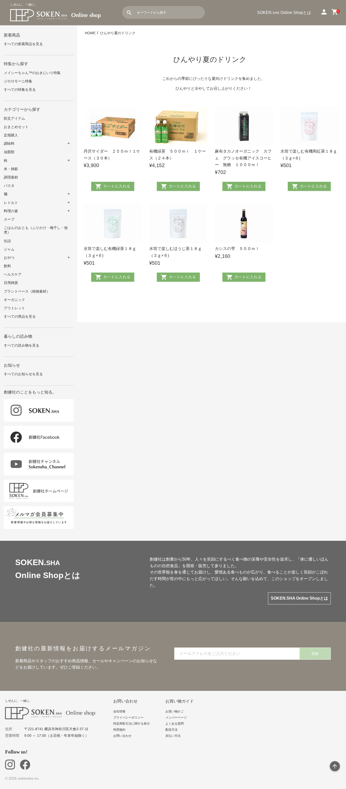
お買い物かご (174, 711)
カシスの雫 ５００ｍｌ (237, 248)
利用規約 (119, 729)
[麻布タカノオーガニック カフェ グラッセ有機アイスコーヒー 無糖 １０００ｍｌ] (244, 126)
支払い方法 (173, 736)
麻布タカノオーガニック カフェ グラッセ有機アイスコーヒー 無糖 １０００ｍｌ (243, 158)
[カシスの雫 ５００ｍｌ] (244, 223)
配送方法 (171, 729)
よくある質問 (174, 723)
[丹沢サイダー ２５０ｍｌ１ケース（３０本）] (113, 126)
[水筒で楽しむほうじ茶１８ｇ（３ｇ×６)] (178, 223)
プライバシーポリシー (128, 717)
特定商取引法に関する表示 (131, 723)
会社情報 (119, 711)
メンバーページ (176, 717)
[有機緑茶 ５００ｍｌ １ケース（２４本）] (178, 126)
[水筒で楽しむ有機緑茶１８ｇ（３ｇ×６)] (113, 223)
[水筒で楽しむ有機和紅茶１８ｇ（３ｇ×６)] (309, 126)
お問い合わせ (122, 736)
